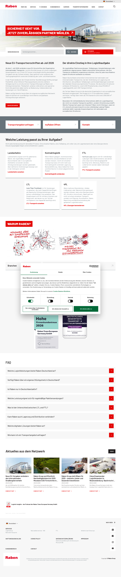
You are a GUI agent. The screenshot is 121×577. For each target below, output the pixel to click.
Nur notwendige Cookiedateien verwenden (35, 308)
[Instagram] (112, 542)
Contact (34, 549)
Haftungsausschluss (13, 538)
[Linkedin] (112, 529)
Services (33, 7)
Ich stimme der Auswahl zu (60, 309)
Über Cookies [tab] (87, 272)
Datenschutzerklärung (64, 538)
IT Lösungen (43, 7)
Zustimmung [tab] (34, 272)
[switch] (50, 301)
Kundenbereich (55, 7)
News (93, 7)
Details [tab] (60, 272)
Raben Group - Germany (11, 513)
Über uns (24, 7)
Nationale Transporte (11, 532)
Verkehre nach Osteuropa (88, 530)
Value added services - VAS (38, 530)
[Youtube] (112, 548)
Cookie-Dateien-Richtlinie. (61, 291)
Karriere (66, 7)
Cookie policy (35, 538)
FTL (57, 530)
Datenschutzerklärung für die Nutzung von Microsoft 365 (67, 541)
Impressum (84, 538)
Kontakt (101, 7)
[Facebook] (112, 536)
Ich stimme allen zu (86, 309)
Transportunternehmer (80, 7)
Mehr (112, 451)
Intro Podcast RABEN (20, 513)
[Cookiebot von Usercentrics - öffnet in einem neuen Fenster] (90, 266)
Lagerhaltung (9, 530)
